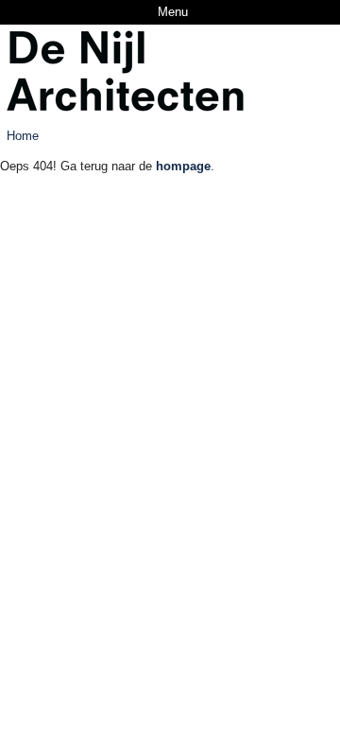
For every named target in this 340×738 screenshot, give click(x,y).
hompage (183, 166)
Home (23, 136)
